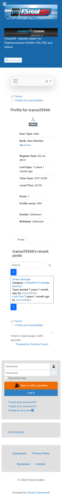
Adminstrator (16, 432)
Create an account (19, 410)
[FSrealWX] (31, 11)
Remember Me (17, 378)
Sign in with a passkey (34, 385)
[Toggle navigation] (15, 81)
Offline (33, 124)
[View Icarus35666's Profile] (33, 119)
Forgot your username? (22, 406)
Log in (31, 392)
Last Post (18, 296)
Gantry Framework (38, 492)
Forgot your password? (22, 402)
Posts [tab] (21, 239)
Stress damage (21, 279)
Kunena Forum (39, 344)
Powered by (23, 344)
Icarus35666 (29, 293)
